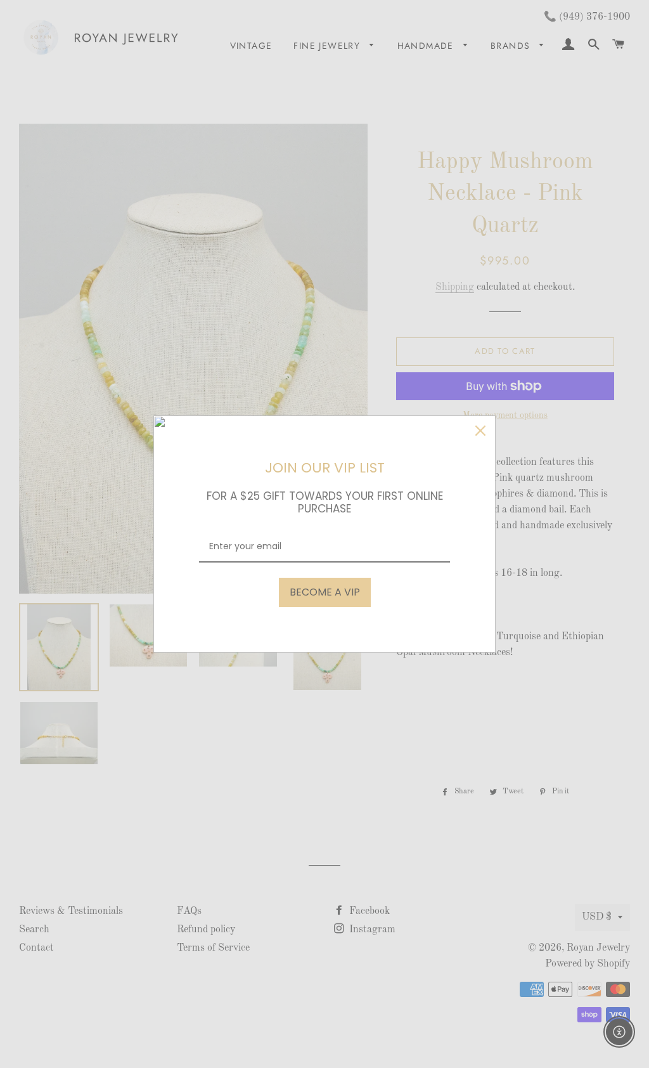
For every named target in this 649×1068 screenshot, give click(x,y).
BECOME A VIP (325, 592)
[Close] (480, 430)
